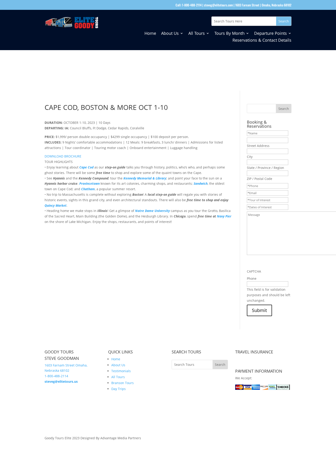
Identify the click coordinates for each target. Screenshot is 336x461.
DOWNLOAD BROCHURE (63, 156)
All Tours (196, 34)
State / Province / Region (265, 167)
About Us (170, 34)
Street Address (258, 146)
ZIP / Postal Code (259, 178)
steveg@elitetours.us (61, 381)
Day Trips (118, 389)
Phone (251, 278)
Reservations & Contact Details (261, 40)
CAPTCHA (254, 271)
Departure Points (270, 34)
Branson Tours (122, 383)
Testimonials (121, 371)
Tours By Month (229, 34)
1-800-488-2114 (56, 376)
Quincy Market (56, 205)
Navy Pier (224, 216)
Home (150, 34)
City (250, 157)
